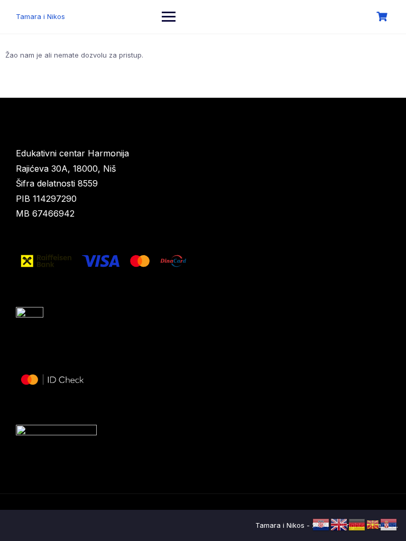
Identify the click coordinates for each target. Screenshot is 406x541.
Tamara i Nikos (40, 16)
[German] (357, 524)
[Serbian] (389, 524)
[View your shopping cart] (383, 17)
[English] (339, 524)
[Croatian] (321, 524)
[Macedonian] (373, 524)
